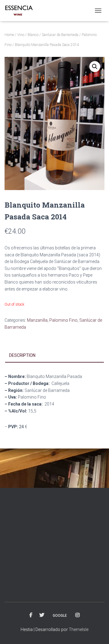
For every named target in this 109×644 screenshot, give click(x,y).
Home (9, 35)
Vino (20, 35)
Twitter (41, 615)
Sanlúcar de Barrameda (60, 35)
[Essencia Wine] (21, 10)
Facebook (30, 615)
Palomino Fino (63, 320)
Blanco (33, 35)
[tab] (54, 356)
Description (22, 355)
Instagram (77, 615)
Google (60, 615)
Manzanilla (37, 320)
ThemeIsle (78, 629)
